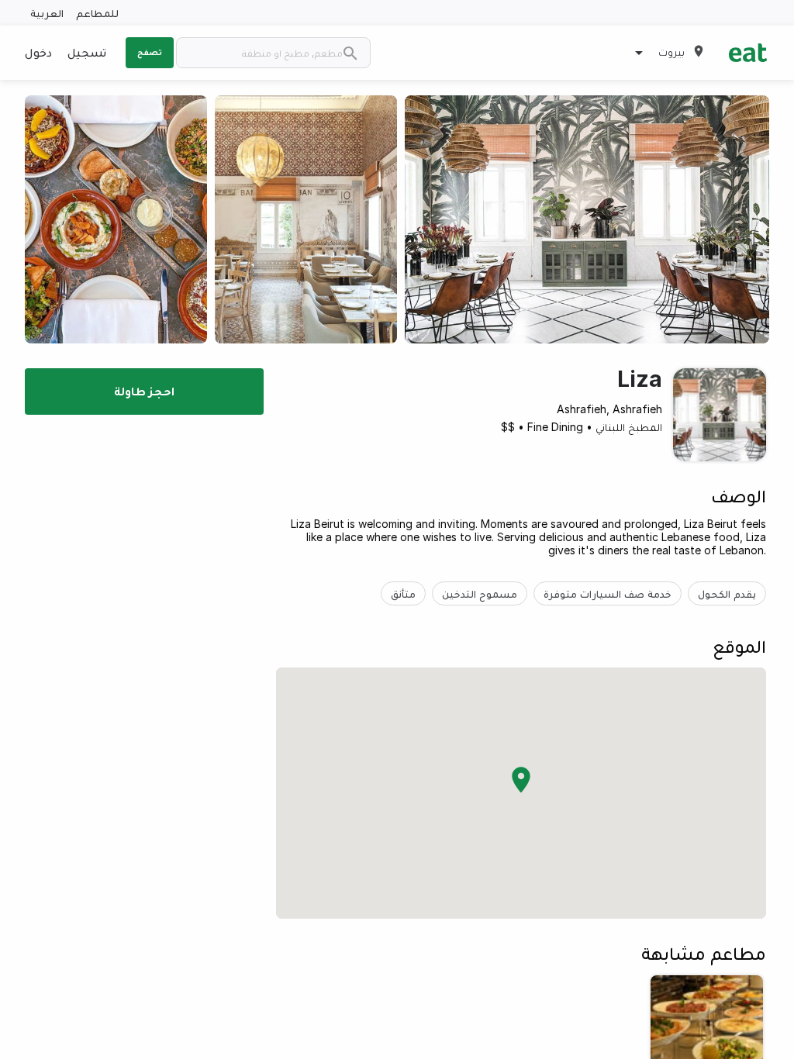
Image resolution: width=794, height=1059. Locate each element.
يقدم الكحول (727, 593)
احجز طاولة (144, 390)
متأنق (403, 593)
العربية (47, 12)
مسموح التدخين (479, 593)
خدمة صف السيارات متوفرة (607, 593)
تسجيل (86, 52)
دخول (38, 52)
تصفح (149, 52)
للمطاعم (97, 12)
